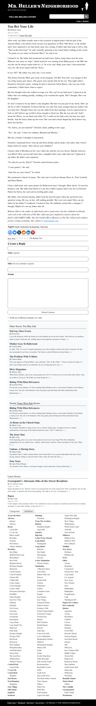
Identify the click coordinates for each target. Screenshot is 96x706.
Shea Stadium (15, 644)
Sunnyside (68, 670)
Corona (67, 622)
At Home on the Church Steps (25, 422)
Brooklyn (11, 549)
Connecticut (12, 672)
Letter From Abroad (43, 538)
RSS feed (30, 702)
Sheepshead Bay (16, 647)
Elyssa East (15, 334)
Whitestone (69, 672)
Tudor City (41, 687)
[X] (19, 232)
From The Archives (43, 521)
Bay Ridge (14, 552)
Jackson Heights (71, 636)
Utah (66, 597)
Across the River (14, 515)
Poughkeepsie (70, 594)
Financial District (43, 602)
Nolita (39, 653)
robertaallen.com (51, 220)
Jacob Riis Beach (71, 639)
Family (17, 226)
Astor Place (41, 571)
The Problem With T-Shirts (23, 356)
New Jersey (67, 549)
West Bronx (14, 543)
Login (79, 21)
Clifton (67, 684)
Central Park (13, 664)
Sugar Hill (41, 529)
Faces (11, 496)
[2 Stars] (20, 238)
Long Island (14, 622)
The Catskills (68, 686)
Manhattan (39, 566)
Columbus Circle (43, 591)
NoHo (39, 650)
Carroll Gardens (15, 574)
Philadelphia (69, 588)
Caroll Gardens (15, 571)
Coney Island (14, 583)
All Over (11, 518)
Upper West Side (25, 35)
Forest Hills (69, 630)
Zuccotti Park (69, 532)
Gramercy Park (42, 608)
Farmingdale (41, 543)
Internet (12, 521)
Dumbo (40, 594)
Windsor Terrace (16, 661)
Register (86, 21)
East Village (12, 686)
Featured (11, 695)
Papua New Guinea (70, 602)
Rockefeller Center (44, 667)
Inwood (40, 628)
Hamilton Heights (43, 526)
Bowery (40, 577)
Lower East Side (43, 633)
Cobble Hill (14, 580)
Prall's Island (69, 692)
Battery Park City (43, 574)
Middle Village (70, 653)
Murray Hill (41, 647)
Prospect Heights (16, 633)
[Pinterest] (33, 232)
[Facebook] (10, 232)
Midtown (40, 642)
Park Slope (14, 630)
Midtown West (70, 540)
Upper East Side (43, 695)
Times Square (42, 681)
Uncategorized (68, 689)
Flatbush (13, 602)
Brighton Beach (15, 563)
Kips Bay (38, 535)
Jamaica (38, 532)
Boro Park (13, 560)
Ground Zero (42, 616)
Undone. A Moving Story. (22, 449)
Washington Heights (72, 518)
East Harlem (41, 597)
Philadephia (69, 591)
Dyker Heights (15, 597)
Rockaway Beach (71, 661)
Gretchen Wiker (17, 385)
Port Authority (70, 543)
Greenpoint (14, 616)
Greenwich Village (44, 613)
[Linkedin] (28, 232)
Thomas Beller (17, 346)
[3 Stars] (22, 238)
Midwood (13, 628)
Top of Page (39, 702)
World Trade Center (72, 526)
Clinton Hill (14, 577)
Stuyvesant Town (43, 675)
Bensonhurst (14, 557)
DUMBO (13, 594)
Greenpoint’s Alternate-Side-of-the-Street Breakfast (38, 481)
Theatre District (43, 563)
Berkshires (68, 566)
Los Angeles (69, 577)
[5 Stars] (27, 238)
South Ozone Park (71, 667)
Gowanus (13, 611)
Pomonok (40, 518)
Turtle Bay (41, 689)
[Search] (86, 16)
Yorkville (68, 529)
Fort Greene (14, 608)
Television (44, 226)
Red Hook (13, 639)
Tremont (13, 540)
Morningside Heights (45, 644)
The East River (15, 656)
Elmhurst (68, 625)
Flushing (38, 515)
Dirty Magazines (18, 369)
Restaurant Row (43, 664)
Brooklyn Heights (16, 566)
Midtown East (70, 538)
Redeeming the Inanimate (29, 226)
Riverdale (13, 538)
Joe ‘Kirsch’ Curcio (16, 484)
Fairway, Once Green (20, 331)
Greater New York (71, 571)
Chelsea (40, 583)
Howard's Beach (71, 633)
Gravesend (13, 613)
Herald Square (42, 625)
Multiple (66, 546)
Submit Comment (48, 312)
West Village (69, 521)
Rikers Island (14, 535)
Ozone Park (69, 656)
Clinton (40, 588)
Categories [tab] (15, 511)
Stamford (13, 675)
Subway (13, 524)
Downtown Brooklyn (17, 591)
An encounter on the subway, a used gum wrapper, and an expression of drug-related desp (39, 466)
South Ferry (41, 672)
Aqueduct (68, 611)
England (11, 692)
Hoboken (68, 552)
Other (65, 560)
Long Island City (16, 625)
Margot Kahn (16, 452)
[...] (19, 418)
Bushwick (13, 569)
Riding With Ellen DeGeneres (25, 382)
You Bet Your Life (21, 26)
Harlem (38, 524)
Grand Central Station (45, 611)
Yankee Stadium (16, 546)
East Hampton (13, 681)
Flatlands (13, 605)
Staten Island (68, 681)
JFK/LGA (68, 647)
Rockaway (13, 642)
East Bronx (12, 678)
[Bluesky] (15, 232)
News (65, 557)
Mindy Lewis (16, 425)
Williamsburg (15, 658)
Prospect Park (15, 636)
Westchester (67, 695)
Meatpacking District (45, 639)
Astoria (67, 563)
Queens (65, 608)
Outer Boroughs (43, 658)
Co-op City (14, 532)
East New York (15, 599)
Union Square (42, 692)
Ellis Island (12, 689)
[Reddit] (24, 232)
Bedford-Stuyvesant (17, 555)
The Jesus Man (17, 434)
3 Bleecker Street (43, 569)
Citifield (67, 619)
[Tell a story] (27, 16)
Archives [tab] (28, 511)
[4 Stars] (25, 238)
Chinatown (41, 585)
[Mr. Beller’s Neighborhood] (48, 6)
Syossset (40, 557)
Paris (66, 585)
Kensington (14, 619)
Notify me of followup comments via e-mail (26, 317)
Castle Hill (13, 529)
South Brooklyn (15, 650)
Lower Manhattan (42, 560)
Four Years (15, 461)
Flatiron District (43, 605)
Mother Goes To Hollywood (23, 343)
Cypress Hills (15, 588)
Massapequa (41, 555)
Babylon (40, 549)
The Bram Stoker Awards (46, 678)
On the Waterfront (43, 656)
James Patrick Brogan (19, 464)
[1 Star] (17, 238)
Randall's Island (69, 678)
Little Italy (41, 630)
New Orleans (69, 583)
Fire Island (41, 552)
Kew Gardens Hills (72, 650)
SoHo (39, 670)
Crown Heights (15, 585)
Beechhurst (69, 616)
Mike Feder (16, 437)
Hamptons (13, 684)
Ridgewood (69, 658)
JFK (66, 644)
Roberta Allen (15, 30)
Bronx (10, 526)
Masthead (21, 702)
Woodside (68, 675)
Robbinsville (69, 555)
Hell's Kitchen (42, 622)
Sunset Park (14, 653)
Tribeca (40, 684)
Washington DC (70, 599)
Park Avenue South (44, 661)
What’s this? (11, 702)
